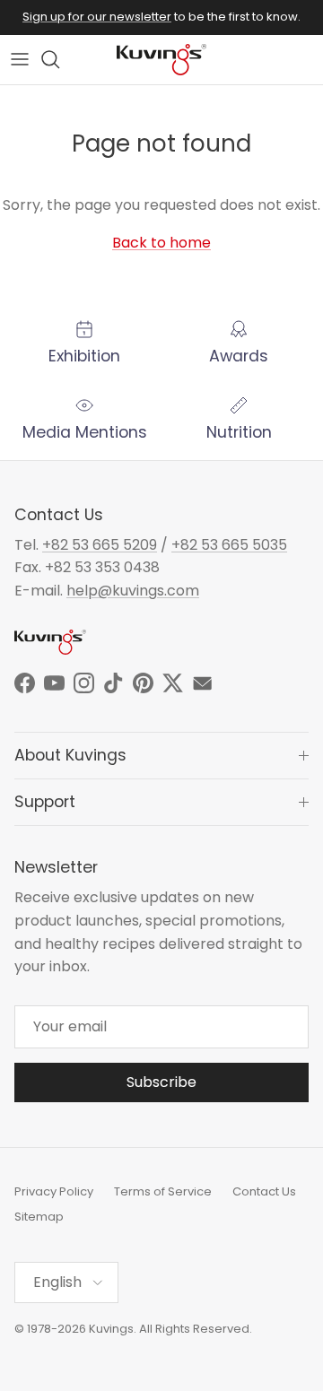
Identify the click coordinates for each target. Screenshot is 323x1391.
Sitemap (39, 1216)
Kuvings (111, 1328)
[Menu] (19, 59)
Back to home (161, 242)
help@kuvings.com (132, 590)
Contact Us (264, 1191)
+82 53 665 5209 (99, 545)
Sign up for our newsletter (96, 16)
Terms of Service (163, 1191)
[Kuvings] (161, 59)
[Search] (59, 59)
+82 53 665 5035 (229, 545)
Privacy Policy (53, 1191)
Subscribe (161, 1082)
